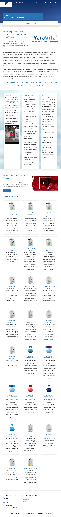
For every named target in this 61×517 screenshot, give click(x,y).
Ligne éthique (40, 513)
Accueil (4, 27)
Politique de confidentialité (29, 513)
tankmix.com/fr (8, 115)
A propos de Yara (25, 499)
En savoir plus (7, 190)
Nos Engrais (27, 23)
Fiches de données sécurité (15, 513)
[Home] (5, 4)
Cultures (34, 23)
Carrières (24, 501)
